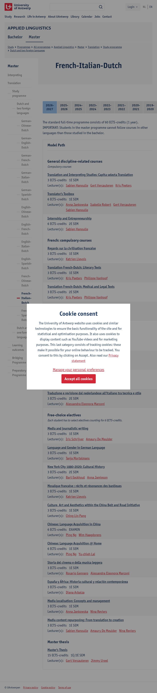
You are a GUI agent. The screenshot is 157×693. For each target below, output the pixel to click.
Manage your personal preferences (78, 369)
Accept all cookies (79, 378)
